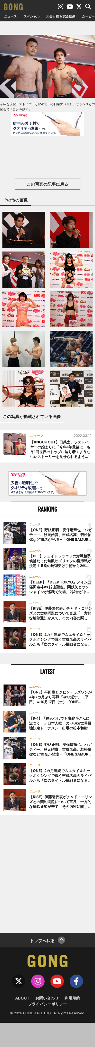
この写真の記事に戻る (47, 184)
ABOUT (22, 998)
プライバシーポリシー (47, 1003)
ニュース (10, 16)
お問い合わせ (47, 998)
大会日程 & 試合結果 (60, 16)
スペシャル (31, 16)
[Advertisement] (47, 873)
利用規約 (72, 998)
